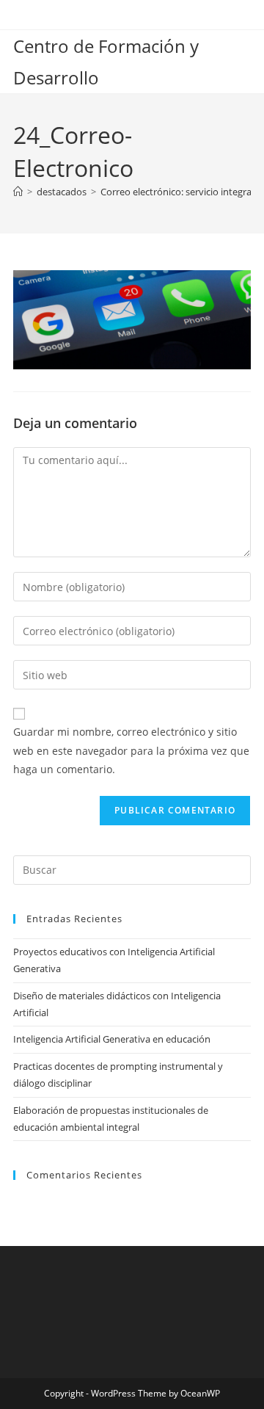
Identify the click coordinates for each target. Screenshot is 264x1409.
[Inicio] (18, 191)
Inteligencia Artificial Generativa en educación (111, 1039)
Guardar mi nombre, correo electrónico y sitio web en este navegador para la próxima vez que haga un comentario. (131, 750)
